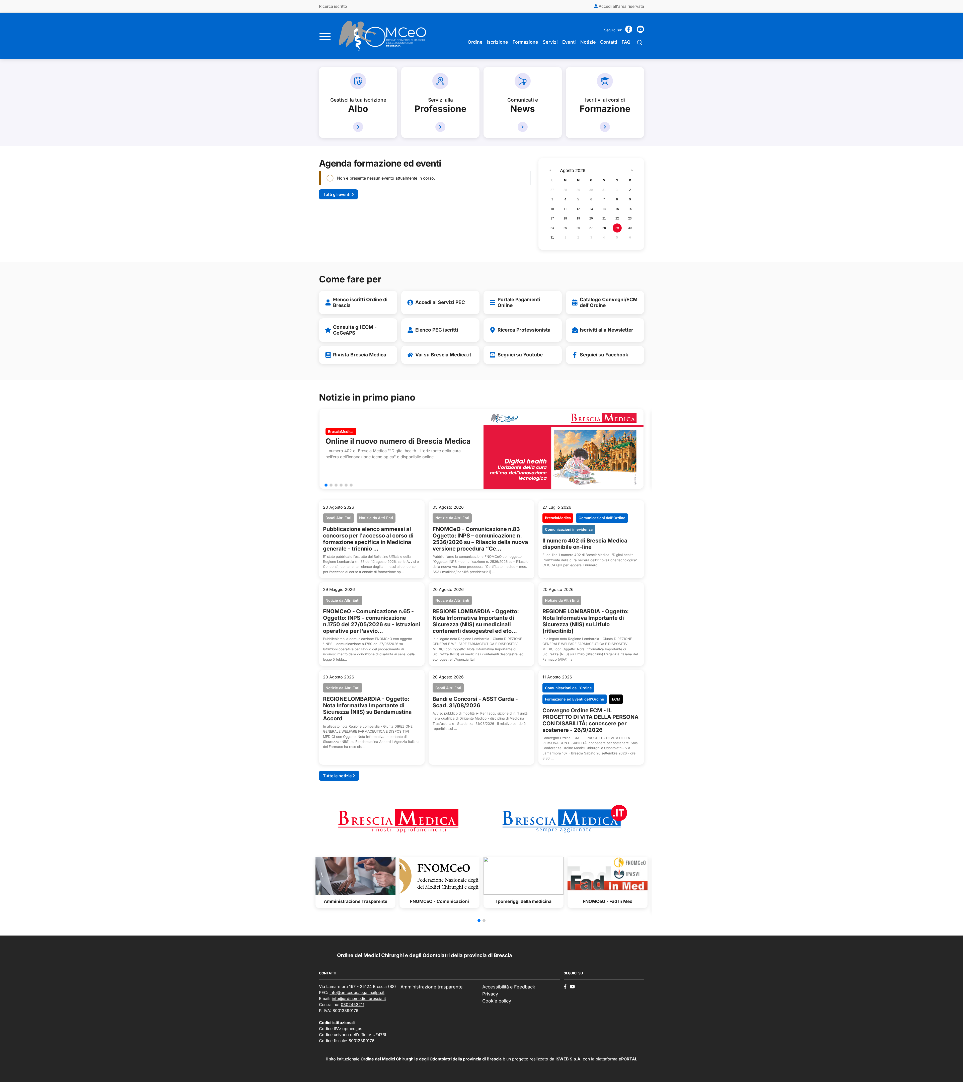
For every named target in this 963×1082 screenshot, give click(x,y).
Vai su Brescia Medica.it (443, 355)
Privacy (490, 993)
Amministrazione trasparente (431, 986)
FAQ (626, 42)
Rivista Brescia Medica (359, 355)
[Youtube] (640, 30)
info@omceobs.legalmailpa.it (357, 992)
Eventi (569, 42)
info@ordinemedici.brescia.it (359, 998)
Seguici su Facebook (604, 355)
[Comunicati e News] (523, 127)
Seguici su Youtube (520, 355)
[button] (326, 485)
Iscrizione (497, 42)
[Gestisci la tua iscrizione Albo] (358, 127)
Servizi (550, 42)
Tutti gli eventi (337, 194)
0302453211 (352, 1004)
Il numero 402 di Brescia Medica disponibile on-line (584, 543)
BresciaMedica (340, 431)
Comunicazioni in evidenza (569, 529)
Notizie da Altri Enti (376, 518)
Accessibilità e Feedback (508, 986)
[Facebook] (628, 30)
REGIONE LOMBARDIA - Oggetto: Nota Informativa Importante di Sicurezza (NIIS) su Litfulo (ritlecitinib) (585, 621)
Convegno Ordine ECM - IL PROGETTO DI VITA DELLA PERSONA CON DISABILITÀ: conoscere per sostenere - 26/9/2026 (590, 720)
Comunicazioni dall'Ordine (602, 518)
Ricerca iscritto (333, 6)
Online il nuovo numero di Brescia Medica (398, 441)
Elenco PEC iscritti (436, 330)
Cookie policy (496, 1000)
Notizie (588, 42)
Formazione (525, 42)
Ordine (475, 42)
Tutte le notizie (338, 775)
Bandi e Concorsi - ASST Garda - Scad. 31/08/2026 (475, 702)
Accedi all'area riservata (621, 6)
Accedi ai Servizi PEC (440, 302)
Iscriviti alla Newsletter (606, 330)
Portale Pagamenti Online (519, 302)
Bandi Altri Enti (338, 518)
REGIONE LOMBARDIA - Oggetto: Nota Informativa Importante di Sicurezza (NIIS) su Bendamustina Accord (367, 708)
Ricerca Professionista (524, 330)
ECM (616, 699)
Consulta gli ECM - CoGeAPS (355, 330)
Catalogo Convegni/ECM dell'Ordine (608, 302)
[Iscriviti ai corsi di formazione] (605, 127)
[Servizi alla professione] (440, 127)
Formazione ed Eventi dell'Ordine (574, 699)
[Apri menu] (325, 35)
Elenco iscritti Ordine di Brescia (360, 302)
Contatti (608, 42)
